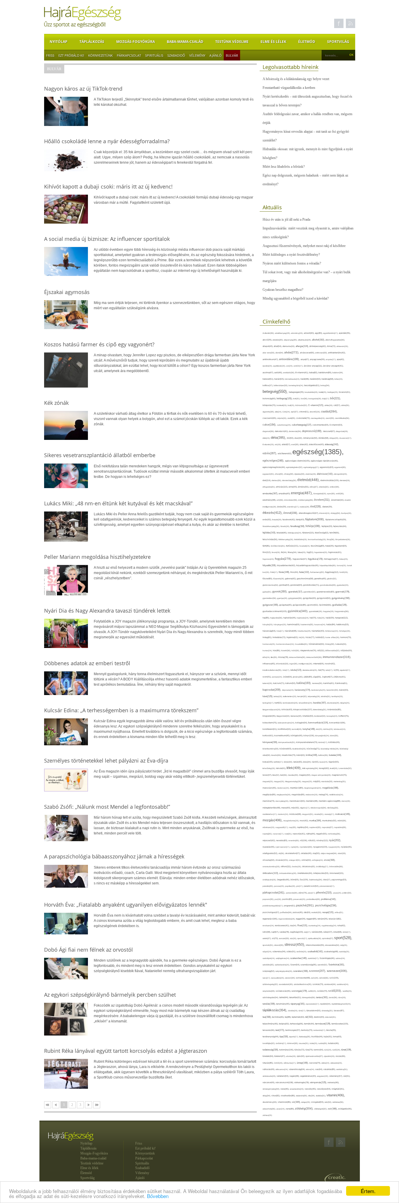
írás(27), (286, 670)
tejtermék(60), (298, 1017)
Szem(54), (295, 965)
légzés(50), (334, 762)
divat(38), (298, 438)
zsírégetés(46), (345, 1109)
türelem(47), (280, 1056)
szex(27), (267, 978)
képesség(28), (314, 696)
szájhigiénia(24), (283, 958)
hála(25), (321, 618)
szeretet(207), (318, 970)
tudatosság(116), (271, 1049)
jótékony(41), (340, 677)
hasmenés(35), (307, 624)
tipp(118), (284, 1036)
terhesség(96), (297, 1023)
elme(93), (293, 486)
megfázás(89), (270, 795)
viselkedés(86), (288, 1096)
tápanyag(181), (298, 1003)
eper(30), (331, 493)
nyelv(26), (295, 847)
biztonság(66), (270, 398)
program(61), (290, 906)
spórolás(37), (328, 938)
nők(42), (312, 840)
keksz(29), (278, 696)
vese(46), (285, 1089)
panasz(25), (279, 886)
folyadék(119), (270, 565)
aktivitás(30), (278, 340)
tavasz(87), (339, 1011)
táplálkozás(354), (275, 1010)
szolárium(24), (343, 984)
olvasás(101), (282, 860)
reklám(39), (323, 919)
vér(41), (346, 1076)
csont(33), (330, 418)
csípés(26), (282, 418)
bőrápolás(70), (270, 405)
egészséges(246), (274, 460)
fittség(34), (293, 552)
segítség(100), (297, 932)
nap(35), (293, 827)
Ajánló (215, 55)
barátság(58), (328, 379)
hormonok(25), (269, 644)
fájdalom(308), (315, 519)
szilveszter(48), (303, 978)
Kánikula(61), (341, 683)
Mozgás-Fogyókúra (135, 41)
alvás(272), (292, 352)
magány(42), (305, 775)
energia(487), (302, 493)
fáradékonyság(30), (271, 526)
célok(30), (345, 405)
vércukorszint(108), (284, 1082)
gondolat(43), (296, 585)
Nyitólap (58, 41)
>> (96, 1105)
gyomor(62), (313, 605)
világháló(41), (338, 1089)
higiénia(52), (293, 637)
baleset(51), (268, 379)
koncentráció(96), (337, 722)
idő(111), (321, 650)
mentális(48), (312, 801)
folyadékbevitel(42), (286, 565)
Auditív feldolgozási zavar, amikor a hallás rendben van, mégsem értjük (307, 118)
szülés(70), (322, 991)
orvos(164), (329, 860)
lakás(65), (298, 762)
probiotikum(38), (313, 899)
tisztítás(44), (317, 1037)
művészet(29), (269, 827)
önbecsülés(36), (336, 866)
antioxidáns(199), (290, 359)
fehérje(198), (314, 526)
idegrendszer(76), (308, 650)
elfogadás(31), (269, 487)
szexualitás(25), (278, 978)
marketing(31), (340, 781)
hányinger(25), (280, 624)
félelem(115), (308, 532)
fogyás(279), (284, 558)
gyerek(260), (280, 591)
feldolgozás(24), (295, 533)
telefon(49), (319, 1017)
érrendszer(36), (291, 500)
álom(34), (279, 353)
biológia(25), (333, 392)
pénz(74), (303, 893)
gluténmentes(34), (271, 585)
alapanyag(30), (291, 340)
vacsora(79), (315, 1063)
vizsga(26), (306, 1102)
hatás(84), (331, 624)
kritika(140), (312, 755)
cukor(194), (270, 424)
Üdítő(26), (279, 1063)
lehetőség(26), (269, 768)
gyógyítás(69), (310, 598)
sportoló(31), (268, 945)
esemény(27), (293, 507)
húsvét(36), (286, 650)
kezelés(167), (320, 702)
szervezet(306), (337, 970)
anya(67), (305, 359)
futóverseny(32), (317, 572)
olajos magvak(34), (329, 853)
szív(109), (334, 977)
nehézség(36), (334, 834)
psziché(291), (305, 905)
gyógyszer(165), (271, 605)
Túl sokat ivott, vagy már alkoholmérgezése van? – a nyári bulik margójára (307, 276)
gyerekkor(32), (310, 592)
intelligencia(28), (306, 664)
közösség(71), (314, 749)
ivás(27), (330, 670)
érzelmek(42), (338, 500)
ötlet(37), (327, 880)
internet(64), (319, 664)
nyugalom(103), (320, 847)
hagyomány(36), (342, 611)
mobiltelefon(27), (270, 814)
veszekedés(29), (297, 1089)
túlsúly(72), (300, 1050)
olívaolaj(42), (269, 860)
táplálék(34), (326, 1004)
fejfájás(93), (327, 526)
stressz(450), (295, 945)
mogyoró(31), (308, 814)
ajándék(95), (345, 333)
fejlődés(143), (270, 532)
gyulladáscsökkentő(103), (275, 611)
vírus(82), (276, 1096)
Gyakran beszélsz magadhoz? (283, 290)
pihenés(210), (324, 892)
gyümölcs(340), (298, 611)
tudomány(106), (286, 1049)
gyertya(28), (282, 598)
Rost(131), (302, 925)
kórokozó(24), (340, 729)
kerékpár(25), (337, 696)
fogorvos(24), (269, 559)
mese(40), (286, 808)
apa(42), (340, 359)
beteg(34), (325, 385)
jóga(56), (317, 677)
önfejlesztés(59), (321, 873)
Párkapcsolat (129, 55)
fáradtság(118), (298, 526)
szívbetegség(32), (271, 984)
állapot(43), (268, 346)
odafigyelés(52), (270, 853)
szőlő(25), (312, 991)
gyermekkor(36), (270, 598)
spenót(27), (302, 938)
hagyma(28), (329, 611)
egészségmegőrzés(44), (274, 467)
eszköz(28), (305, 507)
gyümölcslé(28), (316, 611)
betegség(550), (276, 391)
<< (47, 1105)
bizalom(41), (345, 392)
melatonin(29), (312, 795)
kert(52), (279, 703)
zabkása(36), (338, 1102)
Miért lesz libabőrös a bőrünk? (284, 167)
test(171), (280, 1030)
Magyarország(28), (293, 781)
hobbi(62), (320, 637)
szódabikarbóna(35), (303, 984)
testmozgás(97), (293, 1030)
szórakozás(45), (284, 991)
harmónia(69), (294, 624)
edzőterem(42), (285, 453)
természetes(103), (340, 1023)
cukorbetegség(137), (302, 425)
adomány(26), (297, 333)
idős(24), (267, 657)
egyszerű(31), (269, 474)
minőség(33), (333, 808)
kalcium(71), (279, 683)
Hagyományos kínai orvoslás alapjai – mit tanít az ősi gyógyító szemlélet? (306, 135)
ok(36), (281, 853)
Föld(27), (274, 572)
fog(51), (310, 552)
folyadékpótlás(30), (328, 565)
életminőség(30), (289, 480)
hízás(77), (310, 637)
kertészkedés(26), (291, 703)
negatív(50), (322, 834)
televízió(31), (330, 1017)
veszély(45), (311, 1089)
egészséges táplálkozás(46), (324, 461)
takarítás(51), (295, 997)
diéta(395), (279, 437)
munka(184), (315, 820)
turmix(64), (319, 1050)
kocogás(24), (333, 716)
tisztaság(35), (305, 1037)
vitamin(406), (336, 1095)
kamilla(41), (329, 683)
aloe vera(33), (269, 353)
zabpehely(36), (269, 1109)
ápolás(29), (268, 366)
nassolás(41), (299, 834)
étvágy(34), (336, 513)
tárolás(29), (293, 1011)
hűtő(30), (296, 650)
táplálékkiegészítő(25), (341, 1004)
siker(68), (338, 932)
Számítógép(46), (328, 958)
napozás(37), (328, 827)
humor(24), (268, 650)
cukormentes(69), (321, 425)
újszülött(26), (330, 1056)
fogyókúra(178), (316, 558)
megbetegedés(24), (313, 788)
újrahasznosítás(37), (315, 1056)
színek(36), (324, 978)
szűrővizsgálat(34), (271, 997)
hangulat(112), (341, 617)
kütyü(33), (288, 762)
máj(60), (317, 781)
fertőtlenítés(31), (278, 546)
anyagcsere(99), (318, 359)
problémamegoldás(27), (273, 906)
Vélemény (197, 55)
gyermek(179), (342, 591)
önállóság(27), (322, 866)
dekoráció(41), (282, 431)
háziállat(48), (291, 631)
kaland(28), (268, 683)
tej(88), (288, 1017)
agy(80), (319, 333)
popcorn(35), (269, 899)
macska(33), (293, 775)
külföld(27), (279, 762)
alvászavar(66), (307, 353)
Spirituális (154, 55)
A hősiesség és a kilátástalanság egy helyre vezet (296, 79)
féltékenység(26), (286, 539)
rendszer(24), (269, 925)
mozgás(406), (273, 820)
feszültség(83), (318, 546)
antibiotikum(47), (271, 359)
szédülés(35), (269, 965)
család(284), (329, 411)
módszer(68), (295, 814)
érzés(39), (282, 507)
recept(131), (328, 912)
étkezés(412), (273, 512)
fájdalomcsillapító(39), (335, 519)
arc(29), (290, 366)
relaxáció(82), (335, 919)
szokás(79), (318, 984)
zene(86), (290, 1109)
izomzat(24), (277, 677)
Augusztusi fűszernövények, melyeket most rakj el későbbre (304, 246)
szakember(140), (299, 958)
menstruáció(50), (297, 801)
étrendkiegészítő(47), (309, 513)
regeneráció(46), (270, 919)
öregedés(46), (283, 880)
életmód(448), (308, 480)
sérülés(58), (317, 932)
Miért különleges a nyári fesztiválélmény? (291, 255)
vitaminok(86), (285, 1102)
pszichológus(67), (271, 912)
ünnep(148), (303, 1063)
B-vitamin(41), (302, 372)
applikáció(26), (279, 366)
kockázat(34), (320, 716)
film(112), (267, 552)
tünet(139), (346, 1049)
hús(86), (277, 650)
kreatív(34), (276, 755)
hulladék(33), (341, 644)
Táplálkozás (91, 41)
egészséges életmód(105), (298, 460)
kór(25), (319, 729)
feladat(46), (282, 533)
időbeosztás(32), (333, 650)
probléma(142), (328, 899)
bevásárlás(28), (312, 392)
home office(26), (332, 637)
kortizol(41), (268, 735)
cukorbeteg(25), (284, 425)
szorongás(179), (300, 990)
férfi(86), (267, 546)
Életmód (306, 41)
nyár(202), (335, 840)
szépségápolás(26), (284, 971)
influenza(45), (269, 664)
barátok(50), (316, 379)
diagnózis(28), (342, 431)
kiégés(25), (345, 703)
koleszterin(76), (270, 723)
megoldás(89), (299, 795)
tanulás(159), (269, 1003)
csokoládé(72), (303, 418)
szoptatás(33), (269, 991)
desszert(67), (329, 431)
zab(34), (328, 1102)
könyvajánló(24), (322, 735)
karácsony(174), (303, 690)
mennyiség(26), (282, 801)
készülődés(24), (306, 703)
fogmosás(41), (335, 552)
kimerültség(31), (320, 709)
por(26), (278, 899)
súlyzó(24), (268, 951)
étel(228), (316, 506)
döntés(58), (323, 438)
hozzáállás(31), (302, 644)
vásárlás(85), (329, 1069)
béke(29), (338, 379)
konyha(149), (309, 729)
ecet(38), (295, 444)
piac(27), (312, 893)
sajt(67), (275, 932)
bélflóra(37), (268, 385)
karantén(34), (333, 690)
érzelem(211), (322, 499)
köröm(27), (323, 742)
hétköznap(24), (332, 631)
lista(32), (276, 775)
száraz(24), (340, 958)
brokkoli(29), (282, 405)
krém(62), (301, 755)
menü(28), (346, 801)
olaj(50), (317, 853)
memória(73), (269, 801)
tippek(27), (294, 1037)
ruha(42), (341, 925)
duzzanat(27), (345, 438)
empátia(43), (285, 493)
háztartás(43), (318, 631)
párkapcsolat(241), (274, 892)
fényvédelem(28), (343, 539)
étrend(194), (291, 512)
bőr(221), (335, 398)
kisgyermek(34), (284, 716)
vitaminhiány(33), (270, 1102)
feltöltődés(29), (301, 539)
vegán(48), (294, 1076)
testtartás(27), (319, 1030)
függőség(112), (332, 572)
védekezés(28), (270, 1076)
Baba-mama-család (185, 41)
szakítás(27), (314, 958)
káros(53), (343, 690)
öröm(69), (295, 880)
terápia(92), (284, 1023)
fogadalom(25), (321, 552)
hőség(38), (330, 644)
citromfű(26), (315, 412)
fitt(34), (284, 552)
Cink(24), (286, 412)
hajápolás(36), (276, 618)
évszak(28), (277, 519)
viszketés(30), (302, 1096)
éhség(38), (289, 474)
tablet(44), (284, 997)
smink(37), (267, 938)
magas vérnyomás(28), (321, 775)
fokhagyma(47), (331, 559)
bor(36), (304, 398)
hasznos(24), (320, 624)
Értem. (368, 1191)
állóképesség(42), (318, 346)
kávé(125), (268, 696)
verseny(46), (333, 1082)
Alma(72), (331, 346)
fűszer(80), (268, 579)
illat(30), (274, 657)
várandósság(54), (297, 1069)
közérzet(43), (286, 749)
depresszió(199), (312, 431)
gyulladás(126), (339, 605)
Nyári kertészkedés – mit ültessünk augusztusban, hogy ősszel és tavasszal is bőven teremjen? (307, 100)
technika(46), (278, 1017)
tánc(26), (342, 997)
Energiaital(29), (320, 493)
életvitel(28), (345, 480)
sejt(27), (308, 932)
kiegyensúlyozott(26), (272, 709)
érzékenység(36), (306, 500)
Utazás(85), (268, 1063)
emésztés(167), (271, 493)
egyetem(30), (340, 467)
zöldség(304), (304, 1108)
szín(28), (315, 978)
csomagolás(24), (318, 418)
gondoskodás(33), (328, 585)
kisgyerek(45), (270, 716)
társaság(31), (328, 1011)
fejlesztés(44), (340, 526)
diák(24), (267, 438)
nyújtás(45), (346, 847)
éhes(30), (279, 474)
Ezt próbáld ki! (71, 55)
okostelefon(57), (293, 853)
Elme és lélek (273, 41)
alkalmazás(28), (305, 340)
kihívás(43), (287, 709)
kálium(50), (290, 683)
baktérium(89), (325, 372)
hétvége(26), (345, 631)
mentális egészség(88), (330, 801)
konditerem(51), (270, 729)
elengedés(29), (340, 474)
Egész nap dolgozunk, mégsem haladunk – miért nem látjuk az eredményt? (305, 179)
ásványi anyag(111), (313, 365)
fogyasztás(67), (300, 559)
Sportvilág (338, 41)
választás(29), (336, 1063)
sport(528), (343, 938)
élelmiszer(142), (325, 474)
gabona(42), (291, 579)
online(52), (306, 860)
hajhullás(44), (290, 618)
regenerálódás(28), (287, 919)
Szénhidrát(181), (336, 964)
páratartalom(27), (327, 886)
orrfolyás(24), (318, 860)
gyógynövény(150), (341, 598)
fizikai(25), (302, 552)
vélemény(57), (336, 1076)
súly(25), (344, 945)
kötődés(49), (334, 742)
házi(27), (281, 631)
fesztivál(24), (305, 546)
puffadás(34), (286, 912)
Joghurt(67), (328, 677)
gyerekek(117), (295, 591)
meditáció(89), (297, 788)
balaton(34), (337, 372)
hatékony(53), (342, 624)
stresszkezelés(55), (315, 945)
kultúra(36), (323, 755)
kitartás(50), (308, 716)
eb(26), (278, 444)
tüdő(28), (336, 1050)
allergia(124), (302, 346)
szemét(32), (323, 965)
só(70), (275, 938)
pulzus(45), (298, 912)
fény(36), (331, 539)
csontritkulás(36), (342, 418)
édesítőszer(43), (317, 444)
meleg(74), (324, 795)
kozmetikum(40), (282, 735)
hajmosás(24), (303, 618)
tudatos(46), (333, 1043)
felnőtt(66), (334, 533)
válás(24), (325, 1063)
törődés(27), (281, 1043)
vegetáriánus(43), (308, 1076)
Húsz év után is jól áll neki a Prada (286, 219)
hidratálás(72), (280, 637)
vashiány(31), (342, 1069)
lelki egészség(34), (310, 768)
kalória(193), (304, 683)
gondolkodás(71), (311, 585)
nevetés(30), (294, 840)
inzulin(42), (330, 664)
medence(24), (283, 788)
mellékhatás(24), (336, 795)
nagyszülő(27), (282, 827)
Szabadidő (176, 55)
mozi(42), (304, 821)
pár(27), (300, 886)
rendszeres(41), (282, 925)
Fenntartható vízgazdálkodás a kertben (289, 88)
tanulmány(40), (283, 1004)
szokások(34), (330, 984)
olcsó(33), (342, 853)
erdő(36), (340, 493)
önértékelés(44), (305, 873)
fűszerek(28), (279, 579)
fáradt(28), (285, 526)
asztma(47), (268, 372)
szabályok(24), (269, 958)
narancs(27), (278, 834)
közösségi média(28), (330, 749)
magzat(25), (307, 781)
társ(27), (302, 1011)
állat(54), (278, 346)
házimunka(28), (305, 631)
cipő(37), (295, 412)
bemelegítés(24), (296, 385)
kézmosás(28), (333, 703)
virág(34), (267, 1096)
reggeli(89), (312, 919)
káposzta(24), (288, 690)
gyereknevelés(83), (326, 592)
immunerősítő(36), (314, 657)
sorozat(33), (284, 938)
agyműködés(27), (331, 333)
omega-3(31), (295, 860)
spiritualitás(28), (315, 938)
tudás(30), (323, 1043)
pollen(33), (347, 893)
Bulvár (232, 55)
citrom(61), (304, 412)
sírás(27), (347, 932)
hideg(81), (268, 637)
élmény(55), (304, 487)
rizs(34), (293, 925)
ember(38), (334, 487)
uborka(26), (291, 1056)
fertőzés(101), (292, 546)
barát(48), (305, 379)
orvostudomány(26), (272, 866)
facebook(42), (289, 519)
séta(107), (328, 932)
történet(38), (293, 1043)
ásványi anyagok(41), (333, 366)
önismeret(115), (336, 873)
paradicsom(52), (312, 886)
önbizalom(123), (271, 873)
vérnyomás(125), (318, 1082)
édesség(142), (332, 444)
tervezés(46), (269, 1030)
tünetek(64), (268, 1056)
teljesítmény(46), (271, 1024)
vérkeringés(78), (302, 1082)
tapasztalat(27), (313, 1004)
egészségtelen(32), (294, 467)
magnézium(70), (339, 775)
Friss (50, 55)
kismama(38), (297, 716)
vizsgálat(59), (318, 1102)
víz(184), (296, 1101)
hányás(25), (268, 624)
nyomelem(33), (306, 847)
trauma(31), (304, 1043)
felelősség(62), (322, 533)
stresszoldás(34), (332, 945)
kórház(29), (328, 729)
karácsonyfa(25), (319, 690)
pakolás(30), (268, 886)
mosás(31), (319, 814)
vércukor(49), (269, 1082)
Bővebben (158, 1195)
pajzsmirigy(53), (339, 880)
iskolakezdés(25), (310, 670)
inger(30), (294, 664)
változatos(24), (282, 1069)
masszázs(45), (270, 788)
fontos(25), (342, 565)
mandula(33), (327, 781)
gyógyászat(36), (295, 598)
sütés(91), (291, 951)
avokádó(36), (289, 372)
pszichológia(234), (326, 905)
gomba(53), (284, 585)
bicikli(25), (323, 392)
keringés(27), (269, 703)
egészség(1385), (318, 452)
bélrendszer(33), (281, 385)
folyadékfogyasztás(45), (308, 565)
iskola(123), (296, 670)
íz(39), (337, 670)
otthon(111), (286, 866)
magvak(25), (268, 781)
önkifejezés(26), (270, 880)
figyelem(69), (341, 546)
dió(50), (290, 438)
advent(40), (309, 333)
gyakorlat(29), (343, 585)
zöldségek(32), (321, 1109)
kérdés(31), (326, 696)
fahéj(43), (300, 519)
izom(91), (267, 677)
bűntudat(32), (301, 405)
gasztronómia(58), (305, 579)
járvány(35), (298, 677)
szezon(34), (290, 978)
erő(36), (280, 500)
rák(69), (307, 912)
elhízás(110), (282, 486)
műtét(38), (341, 821)
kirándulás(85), (334, 709)
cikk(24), (278, 412)
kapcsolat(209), (272, 689)
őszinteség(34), (316, 880)
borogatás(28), (315, 398)
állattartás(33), (289, 346)
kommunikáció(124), (318, 722)
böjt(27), (326, 398)
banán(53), (279, 379)
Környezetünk (100, 55)
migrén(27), (305, 808)
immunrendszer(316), (337, 656)
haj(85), (266, 618)
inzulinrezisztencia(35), (272, 670)
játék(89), (308, 677)
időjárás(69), (346, 650)
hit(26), (302, 637)
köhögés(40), (297, 735)
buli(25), (291, 405)
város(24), (310, 1069)
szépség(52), (269, 971)
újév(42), (301, 1056)
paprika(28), (290, 886)
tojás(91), (328, 1037)
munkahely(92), (329, 820)
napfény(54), (303, 827)
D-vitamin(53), (336, 425)
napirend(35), (315, 827)
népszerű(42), (269, 840)
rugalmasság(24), (329, 925)
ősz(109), (304, 879)
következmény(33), (271, 749)
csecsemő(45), (270, 418)
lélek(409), (294, 768)
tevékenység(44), (271, 1037)
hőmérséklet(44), (317, 644)
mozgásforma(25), (291, 821)
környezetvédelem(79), (307, 742)
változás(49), (269, 1069)
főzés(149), (284, 572)
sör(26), (293, 938)
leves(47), (268, 775)
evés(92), (267, 519)
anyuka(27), (331, 359)
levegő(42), (324, 768)
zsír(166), (333, 1108)
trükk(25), (314, 1043)
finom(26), (276, 552)
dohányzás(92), (310, 438)
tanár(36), (333, 997)
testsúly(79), (307, 1030)
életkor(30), (277, 480)
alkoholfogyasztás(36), (335, 340)
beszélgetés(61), (312, 385)
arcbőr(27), (299, 366)
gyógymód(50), (324, 598)
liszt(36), (284, 775)
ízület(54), (288, 677)
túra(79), (310, 1050)
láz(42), (316, 762)
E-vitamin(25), (269, 444)
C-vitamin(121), (316, 405)
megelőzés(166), (330, 788)
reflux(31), (339, 912)
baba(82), (313, 372)
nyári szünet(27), (283, 847)
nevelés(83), (282, 840)
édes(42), (304, 444)
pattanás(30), (292, 893)
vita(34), (312, 1096)
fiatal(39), (330, 546)
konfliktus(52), (285, 729)
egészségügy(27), (311, 467)
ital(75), (322, 670)
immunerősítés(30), (297, 657)
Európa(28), (346, 513)
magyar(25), (279, 781)
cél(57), (337, 405)
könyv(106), (309, 735)
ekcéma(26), (311, 474)
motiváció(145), (343, 814)
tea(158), (267, 1017)
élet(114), (267, 480)
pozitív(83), (287, 899)
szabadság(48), (331, 951)
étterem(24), (325, 513)
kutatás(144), (335, 755)
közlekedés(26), (299, 749)
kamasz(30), (317, 683)
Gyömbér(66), (325, 605)
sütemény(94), (280, 951)
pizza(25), (337, 893)
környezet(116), (270, 742)
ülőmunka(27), (290, 1063)
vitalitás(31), (321, 1096)
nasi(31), (288, 834)
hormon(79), (345, 637)
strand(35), (279, 945)
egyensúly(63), (327, 467)
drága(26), (334, 438)
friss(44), (294, 572)
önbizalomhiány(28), (288, 873)
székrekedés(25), (282, 965)
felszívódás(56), (270, 539)
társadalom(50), (314, 1011)
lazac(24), (324, 762)
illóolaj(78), (283, 657)
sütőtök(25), (302, 951)
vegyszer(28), (323, 1076)
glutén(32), (332, 579)
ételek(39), (327, 507)
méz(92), (295, 807)
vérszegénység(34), (271, 1089)
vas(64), (319, 1069)
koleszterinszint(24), (286, 723)
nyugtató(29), (334, 847)
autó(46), (278, 372)
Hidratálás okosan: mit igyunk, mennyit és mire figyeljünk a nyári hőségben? (308, 153)
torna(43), (337, 1037)
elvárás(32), (324, 487)
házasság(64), (270, 631)
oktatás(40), (307, 853)
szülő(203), (335, 990)
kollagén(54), (301, 723)
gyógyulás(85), (300, 605)
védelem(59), (283, 1076)
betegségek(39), (297, 392)
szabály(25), (344, 951)
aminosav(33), (321, 353)
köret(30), (334, 735)
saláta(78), (285, 932)
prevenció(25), (299, 899)
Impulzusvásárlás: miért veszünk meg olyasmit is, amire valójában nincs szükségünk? (308, 232)
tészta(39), (331, 1030)
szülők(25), (347, 991)
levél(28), (334, 768)
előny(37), (314, 487)
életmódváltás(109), (330, 480)
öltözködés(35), (309, 866)
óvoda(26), (297, 866)
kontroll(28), (297, 729)
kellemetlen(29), (290, 696)
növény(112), (322, 840)
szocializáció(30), (286, 984)
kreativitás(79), (289, 755)
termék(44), (309, 1024)
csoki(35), (291, 418)
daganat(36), (269, 431)
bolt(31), (297, 398)
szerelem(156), (301, 971)
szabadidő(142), (316, 951)
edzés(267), (270, 453)
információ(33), (282, 664)
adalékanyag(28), (283, 333)
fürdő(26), (343, 572)
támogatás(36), (309, 997)
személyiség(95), (309, 964)
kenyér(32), (302, 696)
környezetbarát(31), (287, 742)
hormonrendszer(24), (285, 644)
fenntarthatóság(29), (317, 539)
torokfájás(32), (269, 1043)
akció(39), (268, 340)
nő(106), (304, 840)
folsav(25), (343, 559)
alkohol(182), (318, 339)
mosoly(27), (330, 814)
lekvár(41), (281, 768)
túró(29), (328, 1050)
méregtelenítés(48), (272, 808)
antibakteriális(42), (337, 353)
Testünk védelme (232, 41)
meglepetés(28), (284, 795)
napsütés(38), (340, 827)
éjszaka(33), (300, 474)
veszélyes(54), (324, 1089)
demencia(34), (295, 431)
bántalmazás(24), (293, 379)
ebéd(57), (286, 444)
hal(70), (313, 618)
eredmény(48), (270, 500)
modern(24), (283, 814)
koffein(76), (344, 716)
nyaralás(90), (269, 847)
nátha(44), (311, 834)
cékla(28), (329, 405)
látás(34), (307, 762)
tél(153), (309, 1017)
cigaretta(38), (269, 412)
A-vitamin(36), (269, 333)
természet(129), (323, 1023)
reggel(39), (301, 919)
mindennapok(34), (318, 808)
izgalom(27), (345, 670)
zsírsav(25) (267, 1115)
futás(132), (304, 572)
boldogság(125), (285, 398)
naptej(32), (268, 834)
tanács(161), (322, 997)
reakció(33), (316, 912)
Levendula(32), (345, 768)
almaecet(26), (342, 346)
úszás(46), (341, 1056)
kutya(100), (268, 761)
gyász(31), (267, 592)
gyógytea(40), (286, 605)
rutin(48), (267, 932)
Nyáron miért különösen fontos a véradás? (292, 263)
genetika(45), (320, 579)
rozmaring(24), (315, 925)
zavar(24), (281, 1109)
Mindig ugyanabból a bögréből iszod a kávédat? (296, 298)
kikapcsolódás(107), (303, 709)
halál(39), (330, 618)
